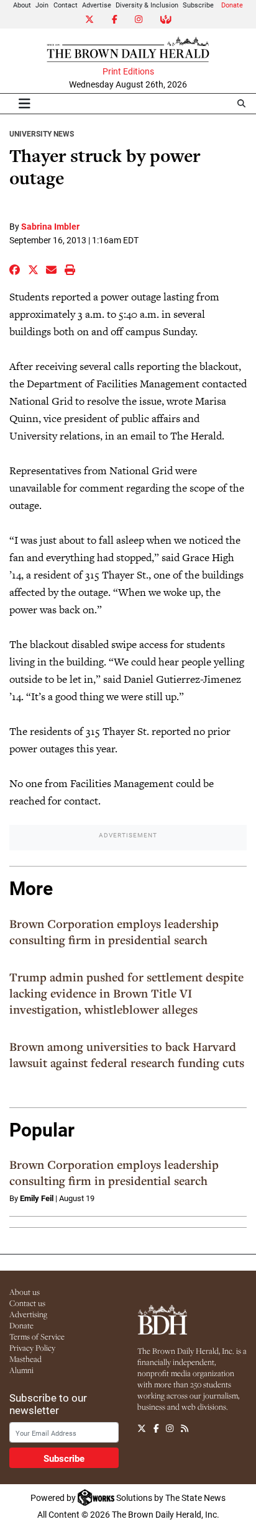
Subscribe (198, 4)
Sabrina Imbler (50, 226)
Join (41, 4)
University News (41, 133)
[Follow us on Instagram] (169, 1428)
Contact (65, 4)
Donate (232, 4)
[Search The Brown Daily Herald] (241, 103)
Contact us (27, 1303)
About (22, 4)
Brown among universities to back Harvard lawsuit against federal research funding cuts (126, 1054)
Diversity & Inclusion (147, 4)
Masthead (25, 1358)
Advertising (28, 1314)
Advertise (96, 4)
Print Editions (128, 71)
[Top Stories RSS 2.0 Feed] (184, 1428)
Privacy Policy (32, 1347)
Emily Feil (36, 1198)
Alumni (21, 1370)
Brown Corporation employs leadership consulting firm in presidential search (114, 932)
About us (24, 1291)
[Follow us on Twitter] (141, 1428)
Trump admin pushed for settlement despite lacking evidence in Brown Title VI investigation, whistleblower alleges (126, 993)
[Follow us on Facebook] (156, 1428)
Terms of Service (37, 1336)
